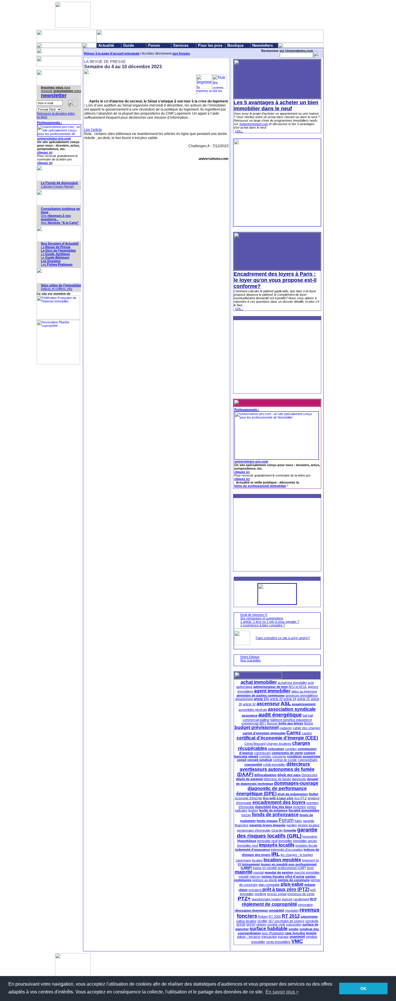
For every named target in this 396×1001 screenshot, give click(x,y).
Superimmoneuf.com (253, 124)
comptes (265, 756)
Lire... (239, 131)
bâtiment (276, 720)
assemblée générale (253, 709)
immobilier (285, 841)
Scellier (262, 921)
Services (180, 45)
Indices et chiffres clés (56, 289)
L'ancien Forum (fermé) (57, 186)
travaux (283, 936)
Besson (272, 723)
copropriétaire (307, 760)
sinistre (261, 924)
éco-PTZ (300, 798)
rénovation (305, 904)
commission (262, 753)
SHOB (240, 924)
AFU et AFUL (297, 686)
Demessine (309, 775)
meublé (244, 876)
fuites (298, 821)
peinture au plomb (264, 880)
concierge (279, 756)
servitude (311, 921)
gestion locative (308, 825)
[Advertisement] (196, 15)
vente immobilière (278, 942)
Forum (154, 45)
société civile (276, 924)
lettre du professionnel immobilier (260, 486)
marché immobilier (307, 872)
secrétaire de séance (289, 921)
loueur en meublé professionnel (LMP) (279, 868)
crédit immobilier (274, 764)
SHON (250, 924)
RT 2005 (275, 916)
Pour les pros (210, 45)
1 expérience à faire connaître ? (262, 625)
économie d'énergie (248, 798)
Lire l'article (93, 130)
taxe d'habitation (273, 933)
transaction (269, 936)
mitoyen (255, 876)
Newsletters (262, 45)
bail (305, 715)
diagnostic (299, 779)
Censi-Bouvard (255, 743)
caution (307, 733)
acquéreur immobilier (292, 682)
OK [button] (363, 988)
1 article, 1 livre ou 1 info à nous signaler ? (269, 621)
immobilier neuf (247, 845)
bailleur (265, 720)
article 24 (290, 699)
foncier (246, 815)
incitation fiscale (306, 845)
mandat (258, 872)
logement (308, 860)
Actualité (106, 45)
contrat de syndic (285, 760)
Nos (60, 222)
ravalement (301, 899)
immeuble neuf (267, 841)
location (257, 860)
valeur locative (246, 921)
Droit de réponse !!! (253, 614)
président (255, 890)
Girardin (277, 830)
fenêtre (253, 810)
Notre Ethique (249, 657)
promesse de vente (301, 894)
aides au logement (304, 691)
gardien (291, 825)
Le (55, 254)
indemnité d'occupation (287, 849)
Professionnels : (49, 122)
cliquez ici (44, 152)
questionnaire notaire (266, 899)
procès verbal (276, 894)
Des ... (56, 217)
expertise (299, 807)
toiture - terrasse (249, 936)
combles (291, 749)
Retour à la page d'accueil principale (111, 53)
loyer (310, 868)
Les (56, 264)
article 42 (249, 704)
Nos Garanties (250, 660)
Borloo (308, 723)
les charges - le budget (297, 854)
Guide (128, 45)
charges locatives (278, 743)
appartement (244, 699)
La (55, 247)
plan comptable (269, 884)
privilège (260, 894)
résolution (292, 910)
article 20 (276, 699)
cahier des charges (306, 728)
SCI (271, 921)
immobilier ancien (305, 841)
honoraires (309, 836)
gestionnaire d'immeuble (253, 830)
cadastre (285, 728)
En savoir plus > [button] (282, 991)
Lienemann (243, 860)
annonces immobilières (302, 695)
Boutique (235, 45)
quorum (287, 899)
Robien (263, 916)
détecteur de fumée (277, 779)
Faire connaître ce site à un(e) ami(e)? (283, 638)
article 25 (303, 699)
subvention (293, 924)
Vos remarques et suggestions (261, 618)
